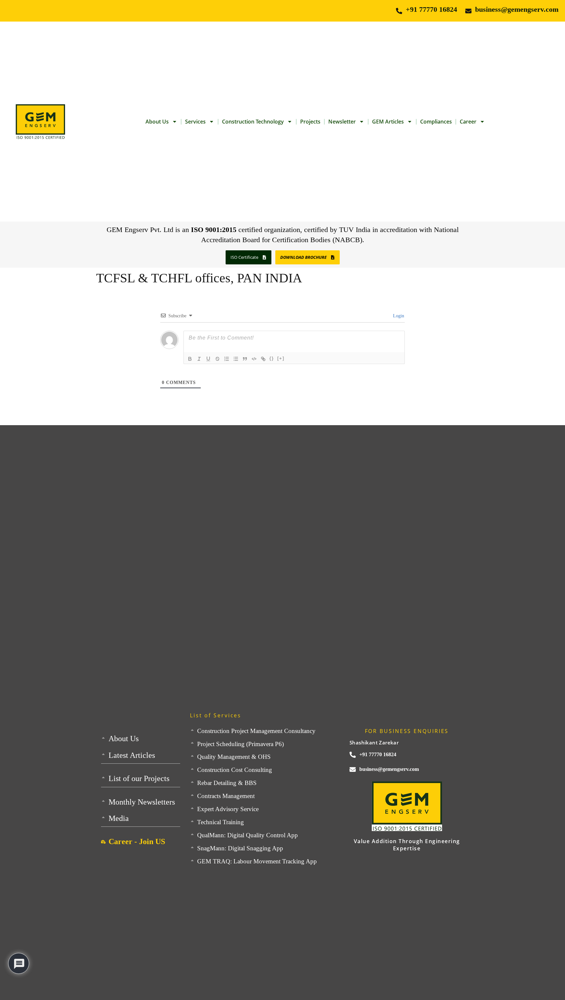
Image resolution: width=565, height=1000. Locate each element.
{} (271, 358)
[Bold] (190, 359)
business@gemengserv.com (516, 9)
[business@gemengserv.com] (468, 11)
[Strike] (217, 359)
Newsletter (342, 121)
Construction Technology (253, 121)
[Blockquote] (244, 359)
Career (468, 121)
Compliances (436, 121)
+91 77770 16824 (431, 9)
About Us (157, 121)
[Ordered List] (226, 359)
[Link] (263, 359)
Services (195, 121)
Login (398, 315)
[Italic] (199, 359)
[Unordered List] (235, 359)
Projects (310, 121)
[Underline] (208, 359)
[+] (280, 358)
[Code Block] (254, 359)
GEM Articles (388, 121)
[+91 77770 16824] (399, 11)
